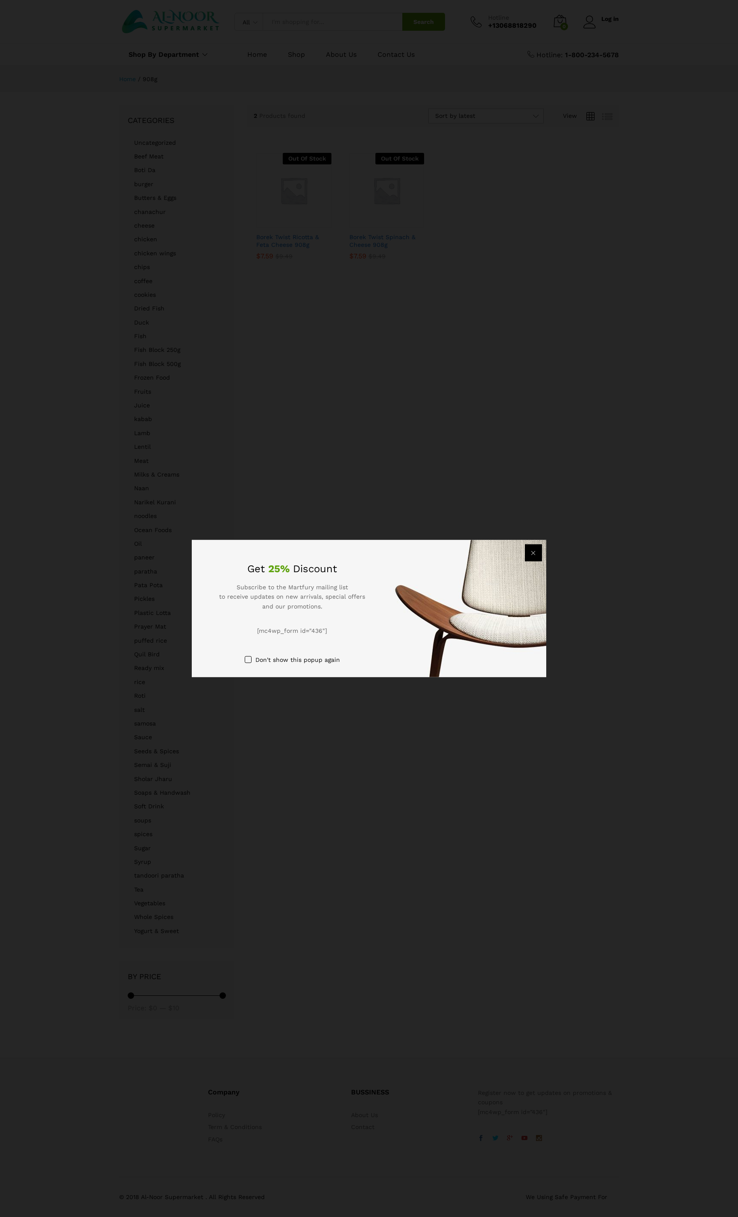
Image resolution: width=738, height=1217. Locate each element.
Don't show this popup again (297, 659)
